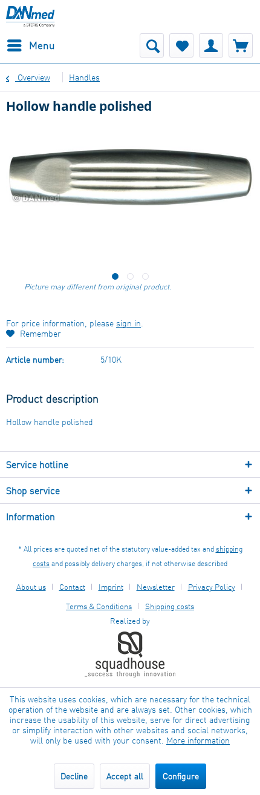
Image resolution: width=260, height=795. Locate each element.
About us (31, 587)
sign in (128, 323)
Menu (42, 45)
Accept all (124, 776)
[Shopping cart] (241, 45)
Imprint (111, 587)
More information (198, 740)
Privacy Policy (211, 587)
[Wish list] (181, 45)
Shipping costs (169, 606)
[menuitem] (30, 45)
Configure (181, 776)
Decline (74, 776)
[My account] (211, 45)
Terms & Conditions (99, 606)
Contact (72, 587)
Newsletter (156, 587)
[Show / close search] (152, 45)
